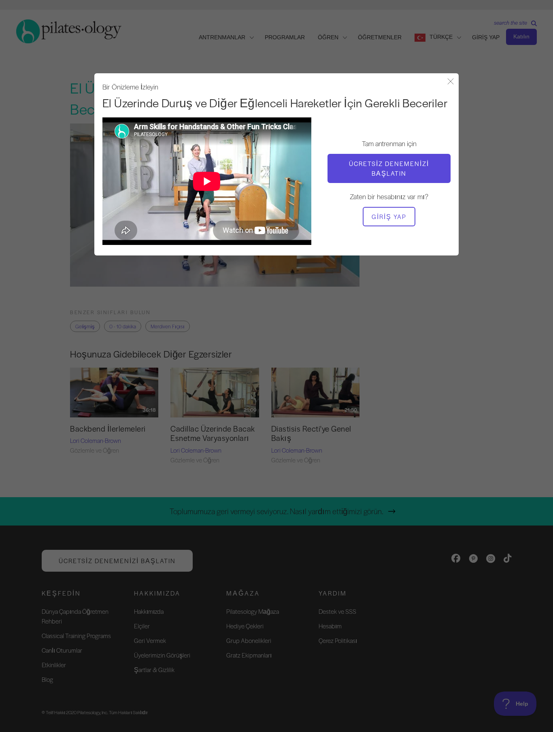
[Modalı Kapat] (450, 82)
